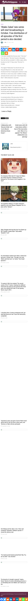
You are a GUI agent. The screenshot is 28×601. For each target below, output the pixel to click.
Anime (2, 24)
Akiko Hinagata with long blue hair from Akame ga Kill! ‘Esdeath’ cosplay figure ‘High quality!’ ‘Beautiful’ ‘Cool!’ (13, 231)
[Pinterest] (17, 49)
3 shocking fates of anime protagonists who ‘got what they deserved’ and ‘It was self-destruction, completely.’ (13, 314)
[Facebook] (2, 49)
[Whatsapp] (2, 53)
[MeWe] (21, 49)
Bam (2, 595)
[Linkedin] (13, 49)
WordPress (22, 594)
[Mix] (24, 49)
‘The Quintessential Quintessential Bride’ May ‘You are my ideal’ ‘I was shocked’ (13, 555)
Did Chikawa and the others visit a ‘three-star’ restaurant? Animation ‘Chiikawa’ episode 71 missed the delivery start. (12, 530)
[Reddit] (10, 49)
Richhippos (11, 594)
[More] (6, 53)
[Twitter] (6, 49)
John (5, 42)
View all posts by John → (15, 147)
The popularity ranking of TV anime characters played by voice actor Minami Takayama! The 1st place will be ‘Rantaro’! (13, 205)
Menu (25, 2)
